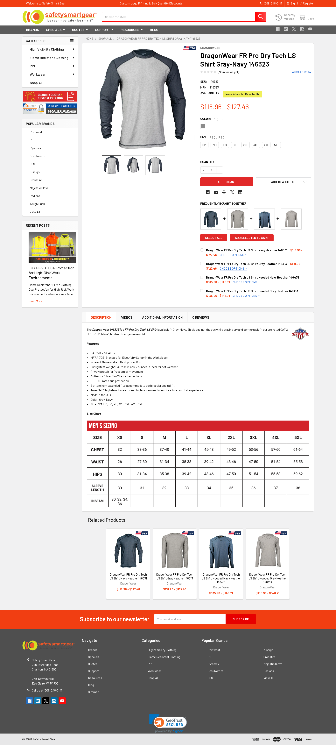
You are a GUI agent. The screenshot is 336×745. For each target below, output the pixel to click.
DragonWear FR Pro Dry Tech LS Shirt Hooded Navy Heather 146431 (252, 277)
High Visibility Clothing (47, 49)
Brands (32, 29)
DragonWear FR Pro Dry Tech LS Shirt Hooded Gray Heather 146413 (252, 291)
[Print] (224, 192)
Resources (130, 29)
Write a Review (301, 71)
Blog (154, 29)
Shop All (36, 83)
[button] (50, 96)
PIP (32, 140)
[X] (294, 28)
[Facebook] (277, 28)
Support (102, 29)
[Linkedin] (285, 28)
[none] (142, 99)
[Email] (215, 192)
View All (35, 212)
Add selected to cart (252, 237)
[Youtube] (310, 28)
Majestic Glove (39, 188)
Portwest (36, 132)
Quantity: (208, 162)
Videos (126, 317)
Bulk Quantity (160, 3)
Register (308, 3)
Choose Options (232, 255)
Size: (212, 137)
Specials (54, 29)
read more (35, 301)
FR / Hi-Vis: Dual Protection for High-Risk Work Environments (51, 273)
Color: (214, 119)
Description (101, 317)
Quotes (78, 29)
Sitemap (93, 692)
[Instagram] (302, 28)
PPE (33, 66)
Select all (213, 237)
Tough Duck (37, 204)
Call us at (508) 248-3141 (47, 690)
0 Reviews (200, 317)
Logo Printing (139, 3)
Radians (35, 196)
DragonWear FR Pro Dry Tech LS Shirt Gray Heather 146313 (246, 264)
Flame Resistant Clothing (49, 57)
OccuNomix (37, 156)
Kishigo (35, 172)
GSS (32, 164)
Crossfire (36, 180)
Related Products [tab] (106, 520)
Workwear (38, 74)
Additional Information (162, 317)
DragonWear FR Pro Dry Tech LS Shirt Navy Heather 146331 (246, 250)
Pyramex (35, 148)
